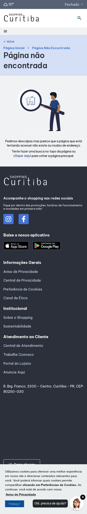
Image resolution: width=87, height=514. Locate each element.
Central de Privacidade (22, 280)
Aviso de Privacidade (20, 271)
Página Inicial (13, 48)
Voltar (9, 41)
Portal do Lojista (17, 363)
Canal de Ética (15, 298)
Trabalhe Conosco (18, 354)
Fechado (74, 4)
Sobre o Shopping (18, 317)
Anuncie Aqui (14, 372)
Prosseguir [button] (14, 503)
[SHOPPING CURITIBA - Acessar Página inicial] (21, 18)
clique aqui (22, 156)
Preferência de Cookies (22, 289)
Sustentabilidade (17, 326)
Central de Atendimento (23, 345)
